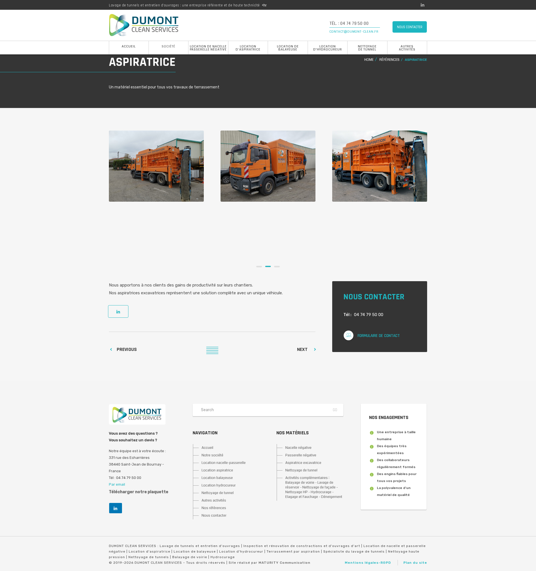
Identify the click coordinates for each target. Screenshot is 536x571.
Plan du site (415, 563)
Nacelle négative (298, 447)
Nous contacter (214, 515)
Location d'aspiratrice (248, 48)
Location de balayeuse (288, 48)
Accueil (129, 46)
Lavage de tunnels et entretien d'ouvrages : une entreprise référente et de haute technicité (184, 5)
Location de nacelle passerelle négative (208, 48)
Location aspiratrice (217, 470)
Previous (127, 349)
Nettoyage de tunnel (367, 48)
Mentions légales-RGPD (368, 563)
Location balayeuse (217, 477)
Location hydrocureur (219, 485)
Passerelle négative (300, 455)
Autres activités (407, 48)
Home (369, 59)
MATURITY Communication (284, 563)
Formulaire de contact (379, 335)
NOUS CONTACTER (409, 27)
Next (302, 349)
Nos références (214, 507)
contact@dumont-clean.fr (354, 32)
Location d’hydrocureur (327, 48)
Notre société (212, 455)
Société (168, 46)
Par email (117, 484)
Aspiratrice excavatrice (303, 462)
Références (389, 59)
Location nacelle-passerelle (224, 462)
